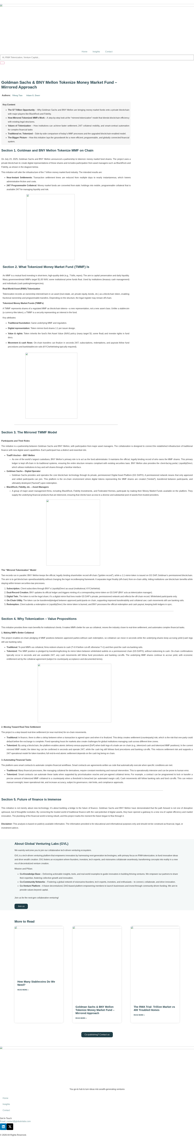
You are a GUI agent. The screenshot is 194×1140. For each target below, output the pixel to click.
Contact (108, 51)
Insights (96, 51)
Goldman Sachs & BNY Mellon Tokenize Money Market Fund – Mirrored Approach (94, 1010)
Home (84, 51)
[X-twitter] (10, 1126)
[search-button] (2, 63)
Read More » (23, 990)
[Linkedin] (3, 1126)
